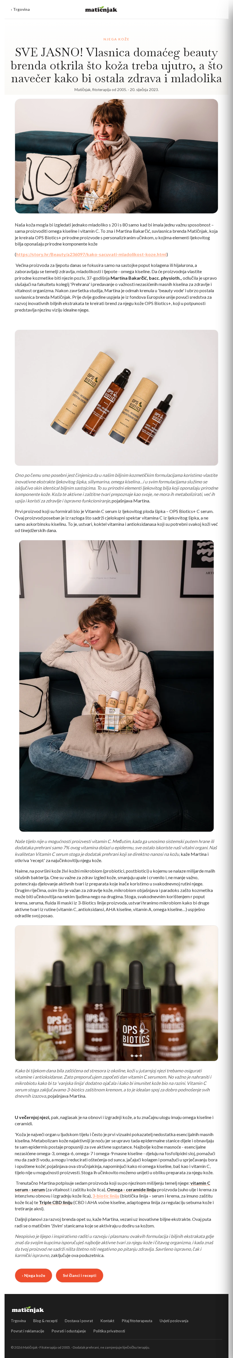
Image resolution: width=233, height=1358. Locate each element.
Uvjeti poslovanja (174, 1320)
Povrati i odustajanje (68, 1331)
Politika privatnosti (109, 1331)
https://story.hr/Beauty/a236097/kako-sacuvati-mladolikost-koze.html (91, 254)
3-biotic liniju (105, 1195)
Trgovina (18, 1320)
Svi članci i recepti (79, 1275)
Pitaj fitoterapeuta (137, 1320)
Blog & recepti (45, 1320)
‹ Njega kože (33, 1275)
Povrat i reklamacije (27, 1331)
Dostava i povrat (79, 1320)
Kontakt (107, 1320)
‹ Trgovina (20, 9)
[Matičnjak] (101, 9)
